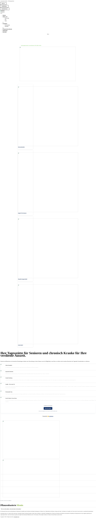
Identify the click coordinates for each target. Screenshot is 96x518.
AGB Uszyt (3, 3)
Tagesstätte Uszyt (16, 516)
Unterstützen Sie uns (5, 8)
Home (4, 15)
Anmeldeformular (4, 6)
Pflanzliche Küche (7, 29)
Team (6, 20)
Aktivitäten (6, 26)
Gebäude (5, 30)
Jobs (5, 19)
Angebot (5, 23)
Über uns (5, 16)
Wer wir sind (7, 18)
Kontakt (5, 32)
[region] (48, 191)
